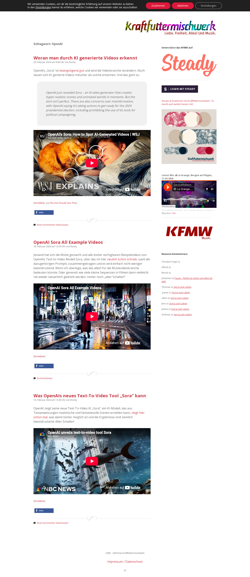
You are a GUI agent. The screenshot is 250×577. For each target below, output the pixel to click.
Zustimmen (158, 5)
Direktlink (39, 203)
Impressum (115, 562)
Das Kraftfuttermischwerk (172, 210)
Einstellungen (43, 7)
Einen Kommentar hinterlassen (52, 224)
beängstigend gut (71, 70)
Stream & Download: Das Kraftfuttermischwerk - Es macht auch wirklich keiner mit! (188, 102)
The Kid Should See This (63, 203)
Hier (174, 213)
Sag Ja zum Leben (182, 287)
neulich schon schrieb (122, 259)
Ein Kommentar (45, 378)
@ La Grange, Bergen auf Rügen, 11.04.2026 (203, 210)
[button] (44, 212)
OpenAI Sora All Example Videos (68, 242)
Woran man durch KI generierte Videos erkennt (85, 58)
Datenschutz (134, 562)
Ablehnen (182, 5)
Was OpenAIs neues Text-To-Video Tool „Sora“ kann (89, 395)
